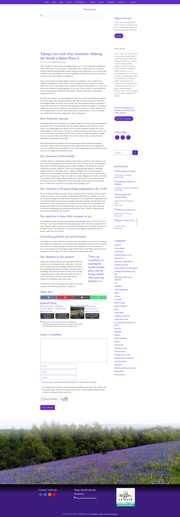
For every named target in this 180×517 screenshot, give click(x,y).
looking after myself (121, 319)
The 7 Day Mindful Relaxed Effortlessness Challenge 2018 (60, 326)
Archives (69, 2)
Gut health (118, 299)
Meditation (118, 331)
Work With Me (79, 2)
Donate (118, 36)
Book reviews (119, 258)
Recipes (101, 2)
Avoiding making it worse (123, 255)
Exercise (117, 296)
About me (117, 245)
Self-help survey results (122, 355)
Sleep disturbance (120, 361)
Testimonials (111, 2)
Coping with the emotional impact (126, 268)
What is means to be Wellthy (122, 175)
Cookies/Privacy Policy (96, 514)
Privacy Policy (50, 390)
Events (116, 293)
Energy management (121, 289)
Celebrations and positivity (123, 261)
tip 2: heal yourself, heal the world (77, 183)
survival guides (119, 374)
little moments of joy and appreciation (78, 221)
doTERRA (118, 286)
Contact (133, 2)
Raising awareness (120, 338)
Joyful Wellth (119, 312)
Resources (121, 2)
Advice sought (119, 248)
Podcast (92, 2)
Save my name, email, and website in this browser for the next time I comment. (69, 382)
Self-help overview (120, 348)
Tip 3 (95, 73)
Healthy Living (119, 303)
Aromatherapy (119, 251)
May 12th (117, 328)
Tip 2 (94, 71)
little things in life (74, 224)
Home (46, 2)
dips (115, 283)
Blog (61, 2)
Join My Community (123, 119)
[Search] (135, 152)
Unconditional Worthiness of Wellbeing (126, 188)
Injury (116, 309)
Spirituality (118, 364)
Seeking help (118, 345)
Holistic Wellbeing (120, 306)
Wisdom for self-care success (122, 213)
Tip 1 (80, 69)
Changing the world (48, 322)
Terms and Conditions (110, 514)
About (54, 2)
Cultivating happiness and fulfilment (65, 322)
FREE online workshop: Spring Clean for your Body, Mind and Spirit (63, 324)
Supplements (118, 371)
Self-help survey (120, 351)
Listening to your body (122, 316)
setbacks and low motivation (124, 358)
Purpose (117, 335)
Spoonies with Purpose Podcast (125, 368)
